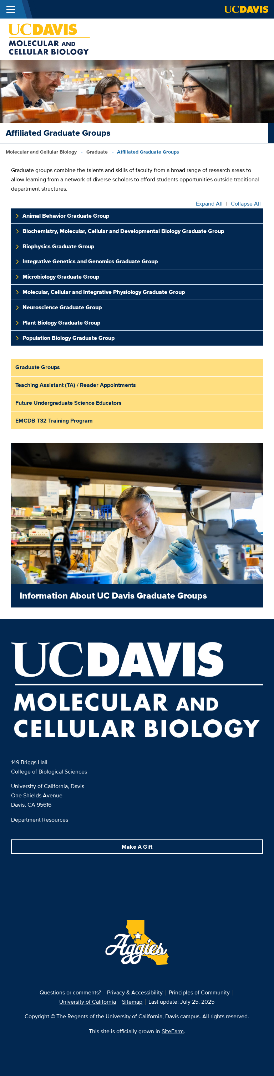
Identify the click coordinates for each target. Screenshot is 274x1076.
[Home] (49, 39)
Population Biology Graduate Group (68, 338)
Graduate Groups (37, 367)
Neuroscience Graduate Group (62, 307)
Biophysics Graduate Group (58, 246)
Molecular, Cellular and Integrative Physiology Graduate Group (103, 292)
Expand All (209, 203)
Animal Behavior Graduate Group (65, 216)
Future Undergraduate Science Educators (68, 403)
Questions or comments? (70, 992)
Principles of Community (199, 992)
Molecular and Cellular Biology (41, 151)
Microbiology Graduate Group (60, 277)
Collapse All (246, 203)
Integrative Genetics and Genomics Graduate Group (90, 261)
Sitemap (132, 1002)
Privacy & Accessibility (135, 992)
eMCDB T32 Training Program (54, 421)
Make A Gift (137, 847)
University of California (87, 1002)
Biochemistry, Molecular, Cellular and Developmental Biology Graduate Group (123, 231)
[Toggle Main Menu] (10, 9)
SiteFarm (173, 1031)
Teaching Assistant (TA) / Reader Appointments (75, 385)
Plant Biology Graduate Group (61, 323)
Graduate (97, 151)
